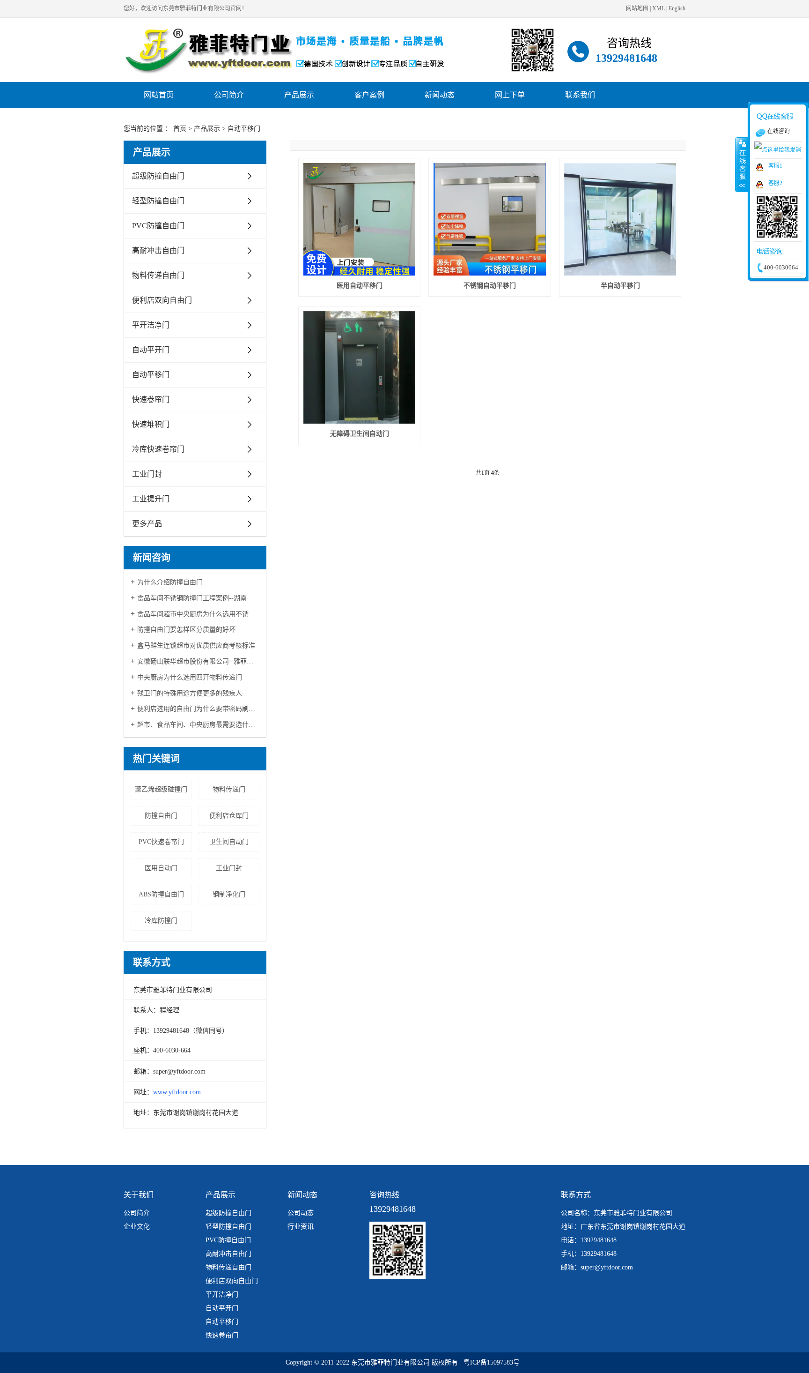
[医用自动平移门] (359, 219)
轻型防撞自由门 (158, 201)
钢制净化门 (229, 894)
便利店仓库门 (229, 815)
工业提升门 (150, 499)
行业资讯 (300, 1226)
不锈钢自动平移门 (489, 285)
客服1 (775, 166)
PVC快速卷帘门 (161, 841)
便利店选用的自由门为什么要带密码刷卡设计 (198, 708)
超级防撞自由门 (158, 176)
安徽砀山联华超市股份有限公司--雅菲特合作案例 (198, 661)
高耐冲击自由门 (158, 250)
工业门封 (147, 474)
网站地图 (637, 8)
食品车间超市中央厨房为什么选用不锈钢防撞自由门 (198, 614)
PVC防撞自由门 (158, 226)
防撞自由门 (161, 815)
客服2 (775, 183)
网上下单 (510, 95)
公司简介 (229, 95)
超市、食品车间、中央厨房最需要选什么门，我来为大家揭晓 (198, 724)
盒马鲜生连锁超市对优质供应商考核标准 (196, 645)
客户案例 (369, 95)
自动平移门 (244, 128)
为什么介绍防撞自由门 (170, 582)
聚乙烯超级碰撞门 (161, 789)
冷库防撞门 (161, 920)
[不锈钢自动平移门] (490, 219)
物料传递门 (229, 789)
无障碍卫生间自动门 (359, 433)
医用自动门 (161, 868)
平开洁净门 (150, 325)
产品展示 (299, 95)
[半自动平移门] (620, 219)
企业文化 (137, 1226)
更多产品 (147, 524)
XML (658, 8)
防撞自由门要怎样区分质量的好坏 (186, 629)
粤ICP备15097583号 (491, 1362)
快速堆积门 (150, 424)
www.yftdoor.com (177, 1092)
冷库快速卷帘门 (158, 449)
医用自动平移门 (359, 285)
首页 (179, 128)
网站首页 (159, 95)
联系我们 (580, 95)
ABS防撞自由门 (161, 894)
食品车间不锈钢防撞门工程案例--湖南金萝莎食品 (198, 598)
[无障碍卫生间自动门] (359, 367)
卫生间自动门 (229, 841)
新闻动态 (440, 95)
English (677, 8)
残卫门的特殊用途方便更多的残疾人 (189, 693)
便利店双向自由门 (162, 300)
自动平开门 (150, 350)
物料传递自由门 (158, 275)
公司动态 (300, 1212)
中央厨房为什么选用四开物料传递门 (189, 677)
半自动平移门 (620, 285)
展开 (741, 164)
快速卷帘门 (150, 399)
